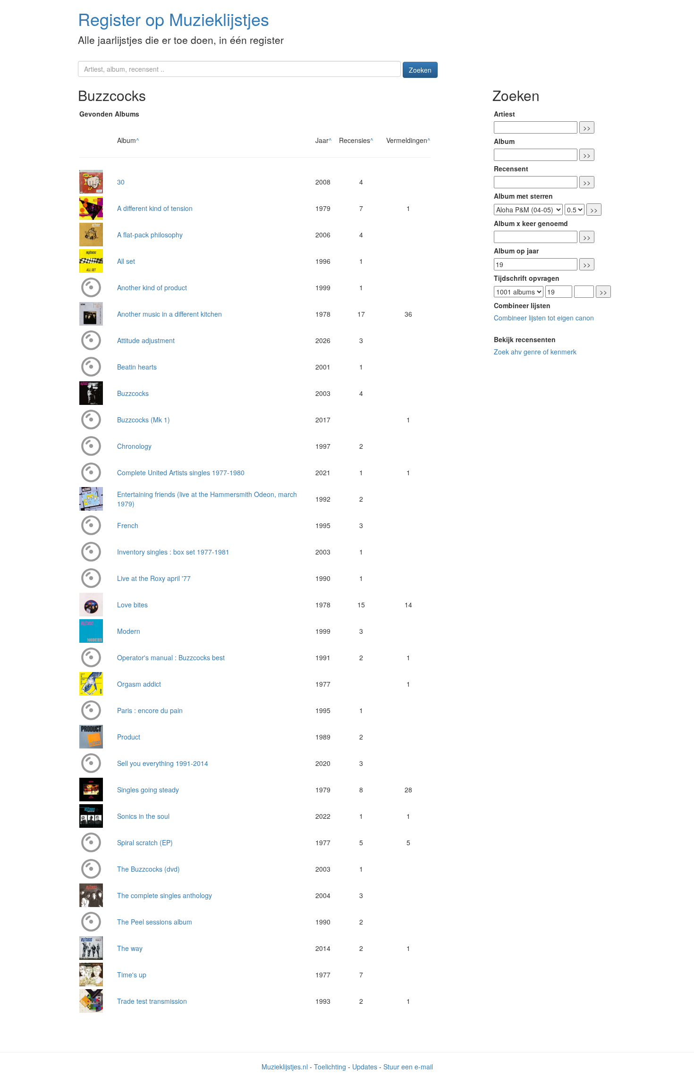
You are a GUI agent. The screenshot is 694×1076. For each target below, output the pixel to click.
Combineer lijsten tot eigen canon (544, 317)
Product (128, 736)
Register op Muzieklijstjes (173, 19)
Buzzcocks (133, 393)
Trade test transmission (152, 1001)
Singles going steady (148, 789)
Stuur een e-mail (408, 1066)
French (127, 525)
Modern (128, 631)
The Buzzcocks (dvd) (148, 869)
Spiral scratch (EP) (145, 842)
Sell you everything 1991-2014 (162, 763)
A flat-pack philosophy (150, 234)
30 (121, 181)
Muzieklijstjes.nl (285, 1066)
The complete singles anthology (164, 895)
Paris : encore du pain (150, 710)
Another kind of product (152, 287)
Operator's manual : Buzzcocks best (171, 657)
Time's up (131, 974)
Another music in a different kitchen (169, 314)
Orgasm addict (139, 684)
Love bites (132, 604)
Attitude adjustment (146, 340)
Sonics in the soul (143, 816)
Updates (364, 1066)
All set (126, 261)
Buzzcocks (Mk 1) (143, 419)
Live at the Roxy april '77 (154, 578)
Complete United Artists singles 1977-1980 (181, 472)
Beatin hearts (137, 366)
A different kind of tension (155, 208)
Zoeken (420, 70)
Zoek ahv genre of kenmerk (535, 351)
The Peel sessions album (154, 921)
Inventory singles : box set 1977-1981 (173, 551)
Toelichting (330, 1066)
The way (130, 948)
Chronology (134, 446)
